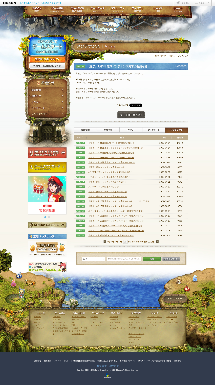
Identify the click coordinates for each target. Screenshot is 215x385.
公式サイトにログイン (47, 59)
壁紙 (130, 325)
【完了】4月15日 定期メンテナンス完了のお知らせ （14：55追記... (119, 201)
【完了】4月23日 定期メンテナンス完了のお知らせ (111, 162)
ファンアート (115, 325)
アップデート (47, 108)
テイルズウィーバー (109, 26)
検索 (152, 259)
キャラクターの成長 (80, 331)
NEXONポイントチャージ (47, 225)
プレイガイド (77, 10)
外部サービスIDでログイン (47, 66)
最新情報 (47, 90)
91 (109, 242)
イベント (47, 102)
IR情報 (168, 360)
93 (117, 242)
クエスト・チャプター (80, 328)
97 (133, 242)
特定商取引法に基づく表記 (84, 360)
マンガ (131, 342)
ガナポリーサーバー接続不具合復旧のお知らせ (109, 177)
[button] (45, 217)
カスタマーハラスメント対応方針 (151, 360)
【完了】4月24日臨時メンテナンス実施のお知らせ (111, 143)
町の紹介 (94, 317)
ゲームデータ (97, 10)
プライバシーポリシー (62, 360)
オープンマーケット (155, 325)
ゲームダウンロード (47, 167)
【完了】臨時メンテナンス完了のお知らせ (107, 167)
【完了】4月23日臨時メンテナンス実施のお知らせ (111, 153)
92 (113, 242)
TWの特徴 (57, 317)
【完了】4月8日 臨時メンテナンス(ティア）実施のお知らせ (116, 230)
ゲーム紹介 (57, 10)
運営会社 (37, 360)
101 (152, 242)
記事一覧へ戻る (131, 114)
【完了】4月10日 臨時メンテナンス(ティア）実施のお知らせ (115, 221)
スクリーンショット (136, 322)
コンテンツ (95, 319)
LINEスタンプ (134, 345)
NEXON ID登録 (47, 152)
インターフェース (79, 317)
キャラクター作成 (60, 325)
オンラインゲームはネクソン (107, 365)
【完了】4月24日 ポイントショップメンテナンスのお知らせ (115, 148)
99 (141, 242)
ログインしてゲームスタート (47, 46)
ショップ (158, 10)
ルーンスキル (96, 325)
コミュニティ (118, 10)
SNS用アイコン (134, 337)
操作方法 (75, 319)
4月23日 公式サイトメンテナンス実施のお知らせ (110, 172)
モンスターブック (98, 322)
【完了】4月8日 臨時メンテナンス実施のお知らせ (111, 235)
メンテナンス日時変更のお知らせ (103, 187)
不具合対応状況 (172, 322)
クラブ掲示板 (115, 322)
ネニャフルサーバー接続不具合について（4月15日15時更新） (116, 211)
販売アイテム (152, 319)
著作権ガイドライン (127, 360)
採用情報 (177, 360)
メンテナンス (47, 114)
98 (137, 242)
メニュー (202, 3)
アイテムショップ (154, 317)
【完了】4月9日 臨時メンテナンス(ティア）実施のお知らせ (115, 226)
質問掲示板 (114, 319)
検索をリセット (171, 259)
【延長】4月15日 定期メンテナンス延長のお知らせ (111, 206)
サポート (178, 10)
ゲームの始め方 (59, 322)
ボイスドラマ (133, 339)
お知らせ (47, 96)
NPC (73, 322)
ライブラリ (138, 10)
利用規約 (47, 360)
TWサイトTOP (160, 56)
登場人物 (56, 319)
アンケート (170, 325)
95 (125, 242)
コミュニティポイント (118, 328)
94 (121, 242)
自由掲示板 (114, 317)
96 (129, 242)
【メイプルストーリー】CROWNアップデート (40, 3)
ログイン (183, 3)
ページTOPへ (175, 299)
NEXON (9, 3)
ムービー (132, 319)
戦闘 (73, 325)
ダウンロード (133, 317)
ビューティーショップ (156, 322)
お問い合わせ (171, 317)
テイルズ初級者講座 (61, 328)
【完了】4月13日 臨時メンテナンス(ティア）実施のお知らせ (115, 216)
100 (145, 242)
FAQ (168, 319)
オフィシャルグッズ (136, 334)
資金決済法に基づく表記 (107, 360)
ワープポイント (78, 334)
